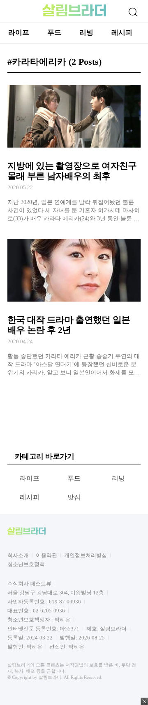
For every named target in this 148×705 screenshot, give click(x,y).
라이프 (18, 32)
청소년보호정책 (26, 564)
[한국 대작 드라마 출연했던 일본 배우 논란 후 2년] (74, 305)
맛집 (74, 497)
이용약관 (46, 555)
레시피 (121, 32)
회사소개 (18, 555)
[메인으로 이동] (74, 15)
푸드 (54, 32)
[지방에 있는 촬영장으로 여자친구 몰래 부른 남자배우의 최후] (74, 151)
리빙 (86, 32)
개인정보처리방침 (85, 555)
